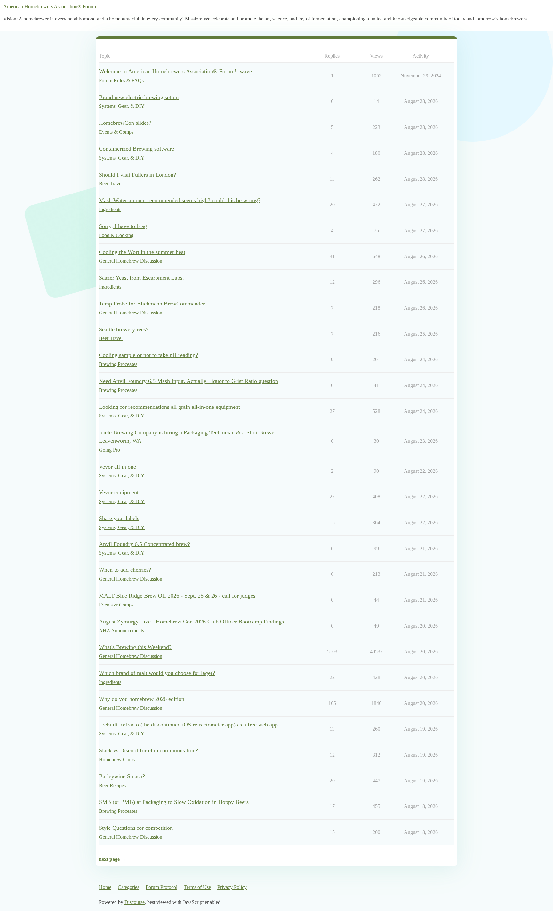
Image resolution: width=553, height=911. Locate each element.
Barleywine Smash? (122, 776)
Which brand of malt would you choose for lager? (157, 673)
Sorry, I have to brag (123, 226)
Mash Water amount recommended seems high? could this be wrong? (179, 200)
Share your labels (119, 518)
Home (105, 887)
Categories (128, 887)
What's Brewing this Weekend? (135, 647)
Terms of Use (197, 887)
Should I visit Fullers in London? (137, 174)
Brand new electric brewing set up (139, 97)
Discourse (134, 902)
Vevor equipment (119, 492)
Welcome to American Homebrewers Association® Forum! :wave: (176, 71)
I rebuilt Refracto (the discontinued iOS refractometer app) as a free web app (188, 724)
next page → (112, 859)
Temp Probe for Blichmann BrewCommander (152, 303)
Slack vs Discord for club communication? (148, 750)
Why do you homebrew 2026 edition (141, 699)
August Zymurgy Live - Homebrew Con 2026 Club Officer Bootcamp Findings (191, 621)
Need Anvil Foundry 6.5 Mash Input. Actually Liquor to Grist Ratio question (188, 381)
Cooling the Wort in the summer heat (142, 252)
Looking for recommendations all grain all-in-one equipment (169, 407)
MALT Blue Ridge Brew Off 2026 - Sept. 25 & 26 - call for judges (177, 595)
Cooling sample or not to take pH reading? (148, 355)
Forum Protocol (161, 887)
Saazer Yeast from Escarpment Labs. (141, 277)
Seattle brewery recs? (123, 329)
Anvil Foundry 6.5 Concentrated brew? (144, 544)
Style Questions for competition (136, 828)
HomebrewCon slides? (125, 123)
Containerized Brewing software (136, 149)
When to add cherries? (125, 569)
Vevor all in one (117, 466)
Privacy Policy (232, 887)
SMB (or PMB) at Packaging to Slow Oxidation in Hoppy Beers (174, 802)
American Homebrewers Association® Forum (49, 6)
